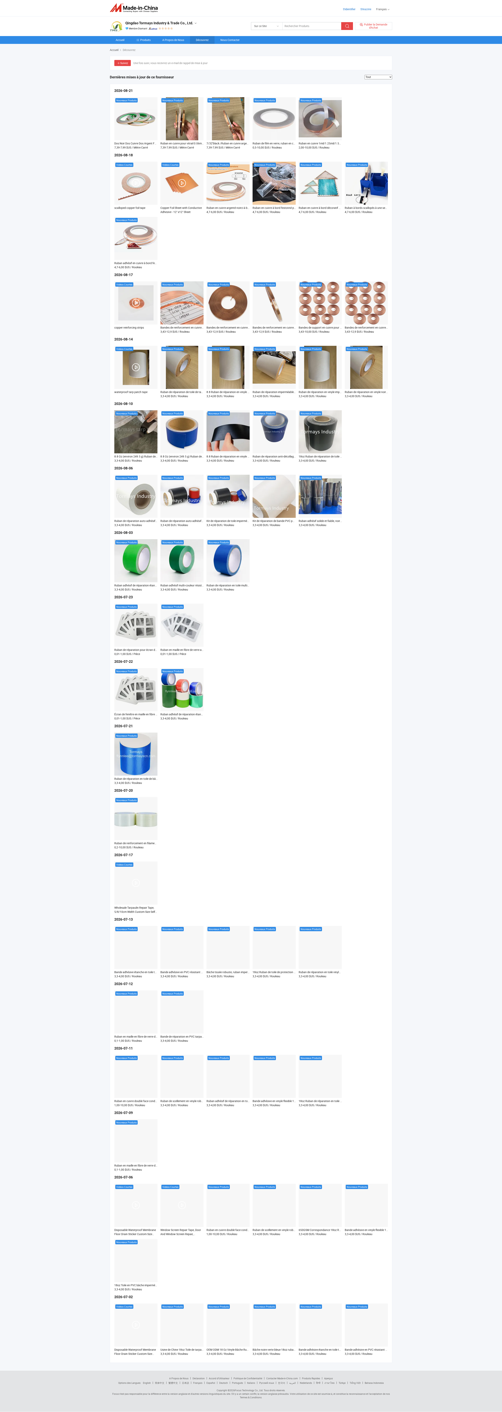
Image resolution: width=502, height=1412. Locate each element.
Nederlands (306, 1382)
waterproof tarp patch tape (130, 392)
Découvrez (202, 40)
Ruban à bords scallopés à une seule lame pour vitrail (377, 208)
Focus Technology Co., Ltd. (249, 1390)
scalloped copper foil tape (129, 208)
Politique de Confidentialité (248, 1378)
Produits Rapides (311, 1378)
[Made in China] (135, 7)
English (147, 1382)
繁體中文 (173, 1382)
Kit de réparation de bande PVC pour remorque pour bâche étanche (293, 521)
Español (210, 1382)
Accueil (120, 40)
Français (197, 1382)
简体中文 (159, 1382)
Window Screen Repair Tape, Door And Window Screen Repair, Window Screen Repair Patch (180, 1234)
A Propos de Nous (173, 40)
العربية (292, 1382)
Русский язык (266, 1382)
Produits (145, 40)
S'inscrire (365, 9)
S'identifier (349, 9)
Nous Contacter (230, 40)
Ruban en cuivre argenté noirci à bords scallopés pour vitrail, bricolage (248, 208)
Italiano (251, 1382)
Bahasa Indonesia (374, 1382)
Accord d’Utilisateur (219, 1378)
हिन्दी (318, 1382)
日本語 (185, 1382)
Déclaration (199, 1378)
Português (237, 1382)
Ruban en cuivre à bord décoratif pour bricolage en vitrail (333, 208)
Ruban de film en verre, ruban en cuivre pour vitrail (283, 143)
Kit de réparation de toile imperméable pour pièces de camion (243, 521)
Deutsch (223, 1382)
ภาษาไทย (330, 1382)
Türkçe (342, 1382)
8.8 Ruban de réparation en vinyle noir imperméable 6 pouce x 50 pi (246, 456)
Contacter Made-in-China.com (282, 1378)
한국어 (281, 1382)
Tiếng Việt (355, 1382)
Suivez (124, 63)
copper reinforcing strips (129, 327)
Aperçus (328, 1378)
